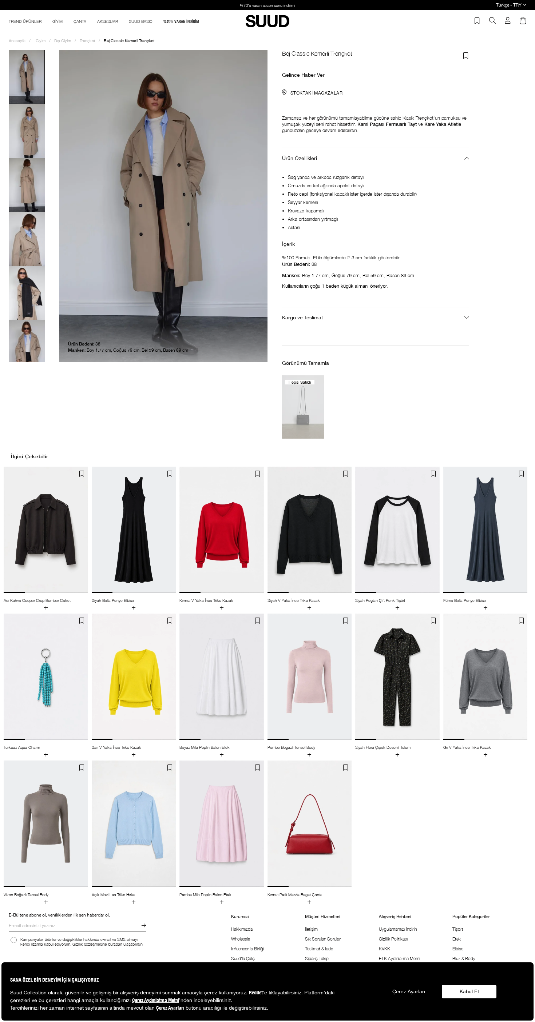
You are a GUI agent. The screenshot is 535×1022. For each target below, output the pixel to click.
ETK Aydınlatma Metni (399, 958)
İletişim (311, 929)
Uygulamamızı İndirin (398, 929)
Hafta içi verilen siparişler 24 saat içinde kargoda (273, 5)
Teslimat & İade (319, 948)
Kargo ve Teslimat (302, 317)
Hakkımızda (242, 929)
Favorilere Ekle (82, 474)
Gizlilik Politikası (393, 939)
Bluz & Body (463, 958)
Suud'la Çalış (243, 958)
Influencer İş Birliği (247, 948)
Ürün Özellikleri (299, 158)
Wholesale (240, 939)
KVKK (384, 948)
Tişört (457, 929)
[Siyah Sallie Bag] (303, 406)
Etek (456, 939)
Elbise (457, 948)
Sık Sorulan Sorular (323, 939)
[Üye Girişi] (507, 21)
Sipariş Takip (317, 958)
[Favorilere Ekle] (466, 55)
